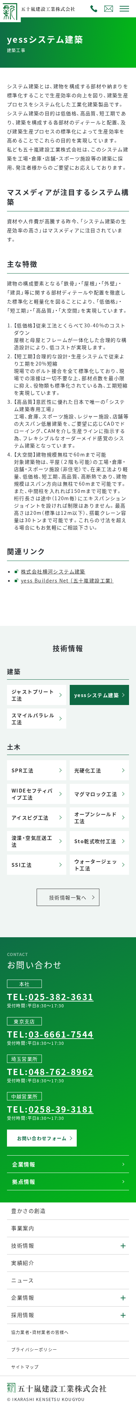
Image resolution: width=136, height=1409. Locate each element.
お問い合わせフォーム (108, 8)
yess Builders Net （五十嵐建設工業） (67, 580)
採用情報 (22, 1314)
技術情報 (22, 1245)
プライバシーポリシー (34, 1349)
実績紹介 (22, 1262)
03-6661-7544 (61, 1034)
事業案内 (22, 1228)
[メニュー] (124, 8)
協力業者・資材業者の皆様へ (40, 1332)
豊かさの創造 (28, 1210)
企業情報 (23, 1164)
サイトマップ (25, 1367)
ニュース (22, 1280)
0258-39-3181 (61, 1109)
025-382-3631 (93, 8)
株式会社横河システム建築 (53, 571)
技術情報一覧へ (68, 897)
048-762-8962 (61, 1071)
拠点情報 (23, 1181)
